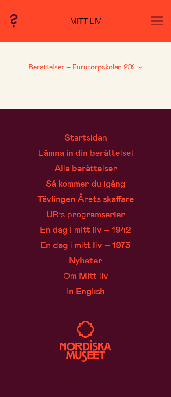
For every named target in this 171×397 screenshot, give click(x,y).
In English (86, 290)
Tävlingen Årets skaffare (85, 198)
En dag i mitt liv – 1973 (85, 244)
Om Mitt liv (85, 275)
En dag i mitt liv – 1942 (85, 229)
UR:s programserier (85, 214)
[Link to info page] (14, 21)
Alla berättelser (85, 167)
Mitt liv (85, 21)
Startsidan (85, 137)
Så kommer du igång (85, 183)
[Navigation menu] (157, 21)
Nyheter (85, 260)
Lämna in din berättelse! (85, 152)
